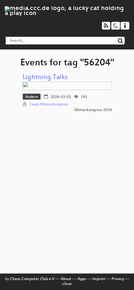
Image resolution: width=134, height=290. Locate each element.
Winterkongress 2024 (93, 110)
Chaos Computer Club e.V (32, 279)
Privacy (118, 279)
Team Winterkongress (48, 104)
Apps (82, 279)
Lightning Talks (45, 78)
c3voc (67, 284)
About (66, 279)
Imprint (98, 279)
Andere (31, 97)
